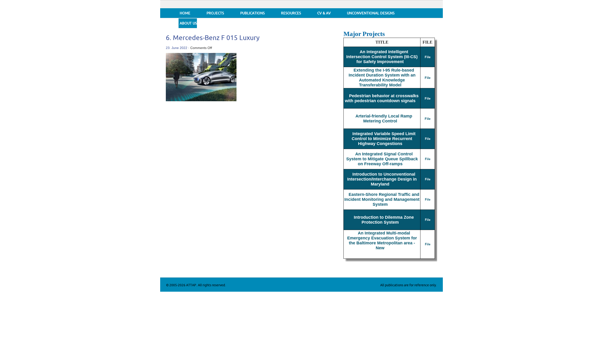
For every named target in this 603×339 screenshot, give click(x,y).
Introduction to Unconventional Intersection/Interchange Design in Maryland (382, 179)
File (428, 57)
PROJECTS (215, 13)
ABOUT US (188, 23)
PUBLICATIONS (252, 13)
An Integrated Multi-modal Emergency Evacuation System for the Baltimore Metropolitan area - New (382, 240)
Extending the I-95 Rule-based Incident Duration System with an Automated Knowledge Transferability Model (382, 77)
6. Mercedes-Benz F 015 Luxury (213, 38)
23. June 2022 (176, 48)
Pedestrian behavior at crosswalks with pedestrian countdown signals (382, 98)
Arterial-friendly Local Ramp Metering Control (383, 118)
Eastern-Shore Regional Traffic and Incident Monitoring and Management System (382, 199)
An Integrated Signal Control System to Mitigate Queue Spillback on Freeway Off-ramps (382, 159)
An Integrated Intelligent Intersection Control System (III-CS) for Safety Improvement (382, 56)
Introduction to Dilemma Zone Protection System (384, 220)
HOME (185, 13)
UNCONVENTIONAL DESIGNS (371, 13)
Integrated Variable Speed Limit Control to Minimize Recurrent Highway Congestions (384, 138)
